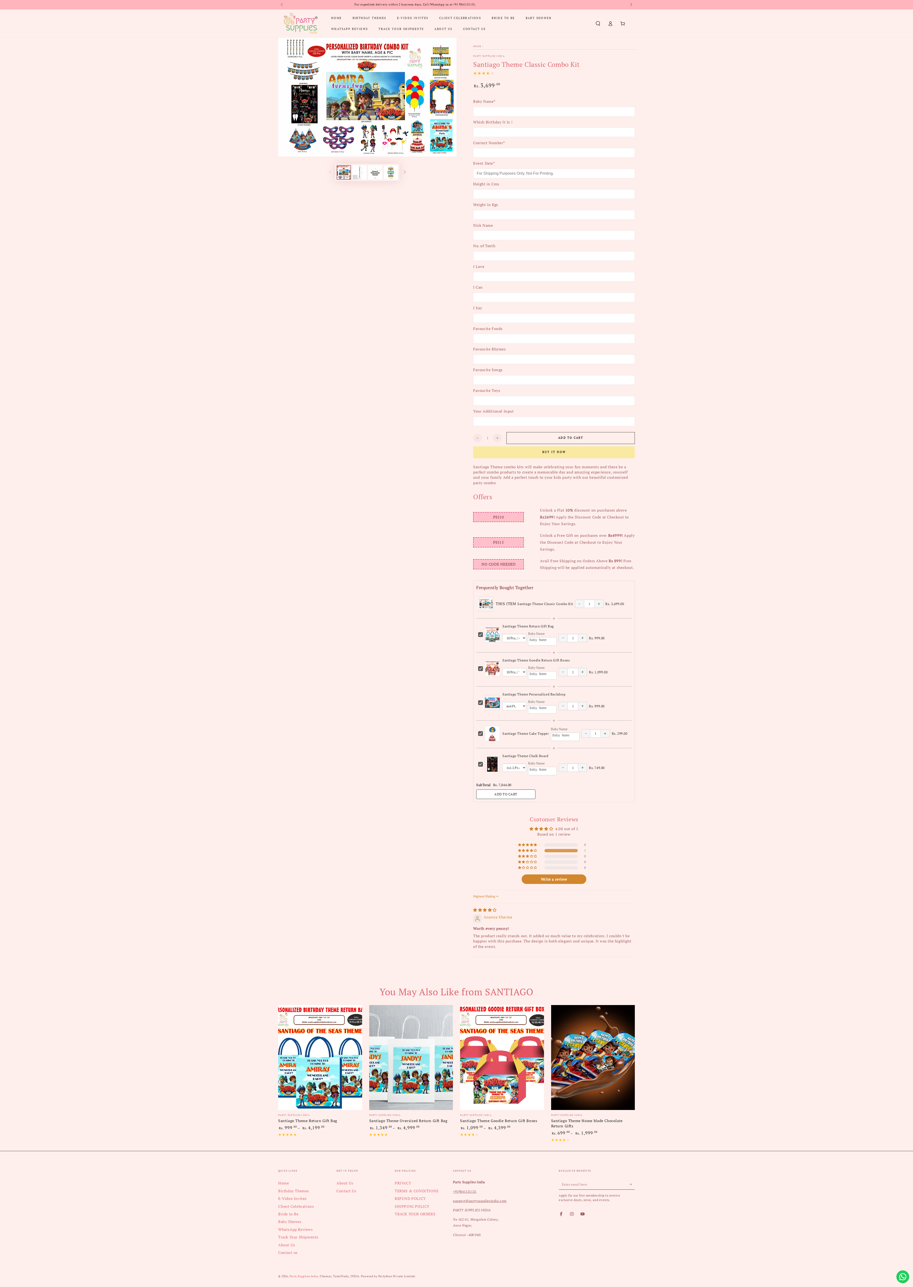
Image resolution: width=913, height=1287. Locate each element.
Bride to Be (288, 1214)
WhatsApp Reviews (295, 1229)
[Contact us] (902, 1276)
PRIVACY (403, 1183)
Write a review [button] (554, 879)
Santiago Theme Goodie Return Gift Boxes (536, 660)
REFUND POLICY (410, 1198)
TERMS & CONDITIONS (417, 1190)
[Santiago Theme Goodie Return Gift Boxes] (502, 1057)
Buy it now (554, 452)
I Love (479, 266)
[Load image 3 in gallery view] (375, 172)
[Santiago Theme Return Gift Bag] (320, 1057)
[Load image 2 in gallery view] (359, 172)
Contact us (288, 1252)
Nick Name (483, 225)
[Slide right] (631, 5)
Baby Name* (484, 101)
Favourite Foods (488, 328)
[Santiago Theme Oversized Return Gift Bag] (411, 1057)
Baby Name (536, 633)
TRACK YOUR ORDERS (415, 1214)
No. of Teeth (484, 245)
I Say (477, 308)
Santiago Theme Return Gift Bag (528, 626)
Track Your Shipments (298, 1237)
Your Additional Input (493, 411)
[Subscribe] (632, 1184)
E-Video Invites (292, 1198)
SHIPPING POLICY (412, 1206)
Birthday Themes (293, 1190)
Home (477, 46)
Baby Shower (290, 1221)
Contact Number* (489, 142)
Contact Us (346, 1190)
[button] (598, 23)
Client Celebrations (296, 1206)
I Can (478, 287)
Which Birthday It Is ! (492, 122)
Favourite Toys (486, 390)
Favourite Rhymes (489, 349)
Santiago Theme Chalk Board (525, 756)
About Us (286, 1245)
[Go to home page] (300, 23)
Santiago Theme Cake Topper (525, 733)
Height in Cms (486, 184)
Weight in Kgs (485, 204)
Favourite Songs (488, 369)
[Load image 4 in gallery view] (391, 172)
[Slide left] (282, 5)
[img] (485, 909)
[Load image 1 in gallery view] (344, 172)
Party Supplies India (489, 56)
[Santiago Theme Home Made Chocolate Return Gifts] (593, 1057)
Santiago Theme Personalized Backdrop (534, 694)
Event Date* (484, 163)
